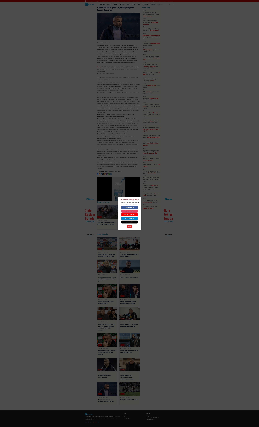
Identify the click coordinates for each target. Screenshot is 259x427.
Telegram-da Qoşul (129, 218)
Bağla (129, 226)
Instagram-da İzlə (129, 211)
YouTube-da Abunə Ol (129, 214)
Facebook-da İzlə (129, 207)
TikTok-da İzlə (129, 222)
